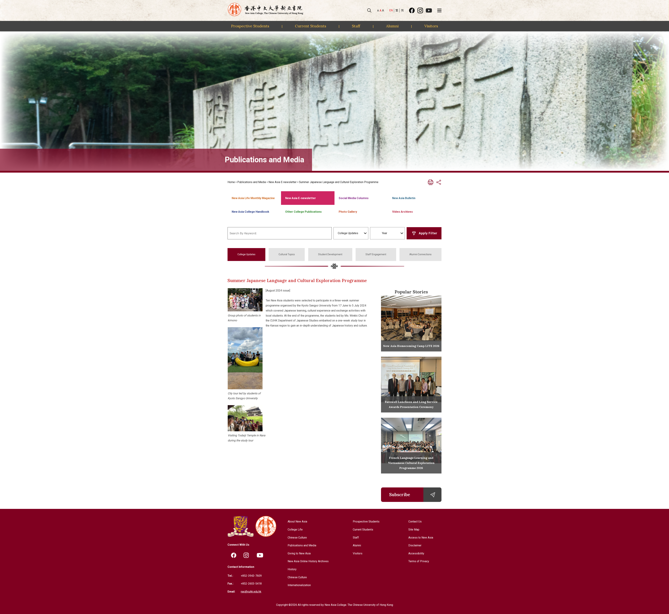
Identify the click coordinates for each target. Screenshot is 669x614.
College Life (295, 529)
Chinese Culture (297, 537)
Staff (356, 26)
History (292, 569)
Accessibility (416, 553)
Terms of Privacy (418, 561)
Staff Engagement (376, 254)
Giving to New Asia (299, 553)
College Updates (246, 254)
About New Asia (297, 521)
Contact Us (415, 521)
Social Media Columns (353, 198)
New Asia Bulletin (403, 198)
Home (231, 182)
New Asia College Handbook (250, 211)
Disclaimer (414, 545)
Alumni (392, 26)
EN (391, 10)
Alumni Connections (420, 254)
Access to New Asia (420, 537)
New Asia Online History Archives (308, 561)
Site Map (413, 529)
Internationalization (299, 585)
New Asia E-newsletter (282, 182)
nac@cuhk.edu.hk (251, 591)
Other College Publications (303, 211)
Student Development (330, 254)
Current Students (310, 26)
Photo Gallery (348, 211)
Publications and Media (251, 182)
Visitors (431, 26)
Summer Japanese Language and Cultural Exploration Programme (338, 182)
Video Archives (402, 211)
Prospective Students (250, 26)
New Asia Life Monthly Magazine (253, 198)
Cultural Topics (287, 254)
